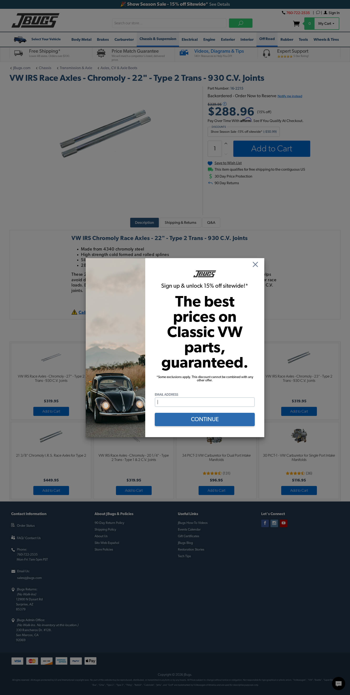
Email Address (166, 394)
